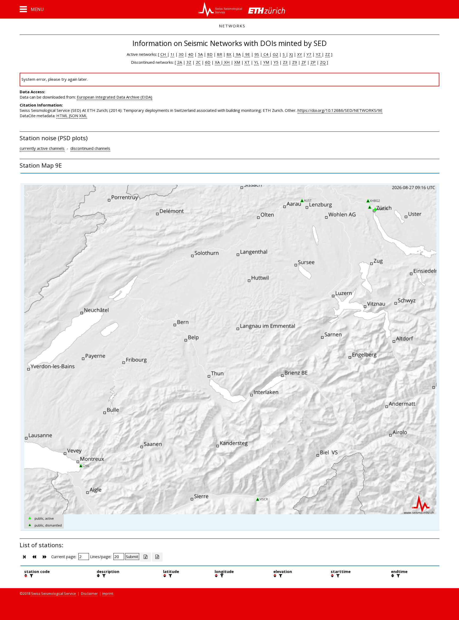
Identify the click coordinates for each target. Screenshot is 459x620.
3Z (188, 62)
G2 (275, 54)
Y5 (276, 62)
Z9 (294, 62)
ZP (313, 62)
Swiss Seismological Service (53, 593)
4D (190, 54)
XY (299, 54)
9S (256, 54)
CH (163, 54)
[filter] (30, 575)
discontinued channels (90, 148)
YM (266, 62)
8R (219, 54)
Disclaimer (89, 593)
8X (229, 54)
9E (247, 54)
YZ (319, 54)
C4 (265, 54)
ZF (303, 62)
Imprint (107, 593)
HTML (62, 115)
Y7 (309, 54)
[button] (32, 9)
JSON (73, 115)
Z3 (285, 62)
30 (181, 54)
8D (209, 54)
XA (218, 62)
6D (207, 62)
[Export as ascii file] (157, 557)
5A (200, 54)
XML (83, 115)
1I (172, 54)
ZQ (323, 62)
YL (256, 62)
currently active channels (42, 148)
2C (198, 62)
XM (237, 62)
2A (179, 62)
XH (226, 62)
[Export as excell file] (145, 557)
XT (247, 62)
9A (238, 54)
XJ (291, 54)
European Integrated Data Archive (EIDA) (114, 97)
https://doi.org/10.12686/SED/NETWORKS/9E (340, 110)
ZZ (327, 54)
